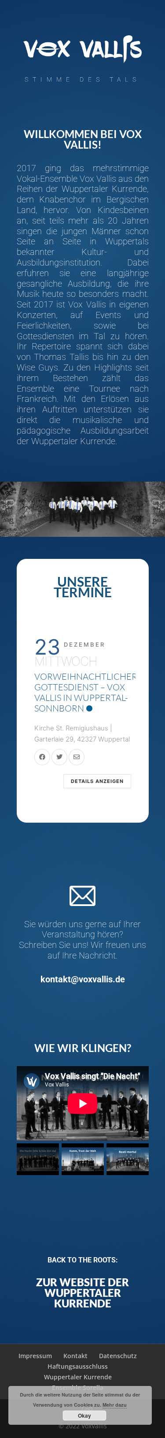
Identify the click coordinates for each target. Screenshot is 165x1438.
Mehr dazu (115, 1404)
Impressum (35, 1356)
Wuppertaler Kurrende (78, 1377)
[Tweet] (59, 756)
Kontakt (75, 1356)
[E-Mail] (76, 756)
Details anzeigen (97, 781)
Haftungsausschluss (78, 1366)
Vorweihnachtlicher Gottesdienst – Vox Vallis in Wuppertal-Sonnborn (85, 692)
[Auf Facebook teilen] (42, 756)
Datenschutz (118, 1356)
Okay (84, 1415)
